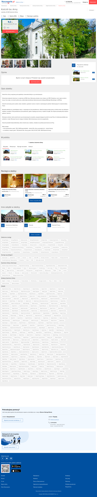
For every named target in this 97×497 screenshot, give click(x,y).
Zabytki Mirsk (32, 325)
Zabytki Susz (63, 349)
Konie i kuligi (50, 268)
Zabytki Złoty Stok (26, 344)
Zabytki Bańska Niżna (51, 376)
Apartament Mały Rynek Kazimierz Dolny (58, 189)
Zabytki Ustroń (32, 296)
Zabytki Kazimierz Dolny (6, 288)
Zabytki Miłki (51, 330)
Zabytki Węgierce (5, 371)
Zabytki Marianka (41, 364)
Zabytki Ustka (44, 291)
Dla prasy (67, 478)
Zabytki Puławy (12, 301)
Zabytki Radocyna (62, 364)
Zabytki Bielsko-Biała (25, 310)
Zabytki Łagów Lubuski (25, 339)
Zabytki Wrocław (33, 305)
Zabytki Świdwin (36, 339)
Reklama (35, 478)
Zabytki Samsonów (54, 342)
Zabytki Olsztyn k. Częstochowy (52, 322)
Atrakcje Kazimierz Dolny (62, 265)
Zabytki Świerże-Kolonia (6, 361)
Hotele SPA (36, 257)
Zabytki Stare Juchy (54, 349)
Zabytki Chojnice (51, 327)
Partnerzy (67, 481)
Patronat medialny (37, 487)
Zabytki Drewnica (33, 354)
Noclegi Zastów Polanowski (47, 242)
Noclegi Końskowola (28, 249)
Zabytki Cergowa (27, 371)
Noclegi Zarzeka (56, 249)
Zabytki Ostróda (30, 335)
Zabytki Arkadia (5, 376)
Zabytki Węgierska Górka (7, 330)
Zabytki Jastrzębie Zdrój (15, 303)
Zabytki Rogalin (57, 368)
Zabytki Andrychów (44, 320)
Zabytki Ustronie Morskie (25, 313)
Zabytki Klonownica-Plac (51, 364)
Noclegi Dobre (60, 244)
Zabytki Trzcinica (14, 356)
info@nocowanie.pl (55, 419)
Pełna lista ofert (34, 273)
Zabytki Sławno (39, 368)
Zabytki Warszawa (17, 288)
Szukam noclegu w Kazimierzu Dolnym (9, 265)
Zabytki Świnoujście (37, 313)
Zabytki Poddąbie (13, 335)
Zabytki (54, 270)
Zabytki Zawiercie (40, 325)
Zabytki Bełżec (63, 344)
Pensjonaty (21, 260)
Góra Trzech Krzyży (37, 150)
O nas (2, 481)
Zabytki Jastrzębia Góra (41, 296)
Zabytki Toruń (14, 296)
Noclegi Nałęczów (54, 252)
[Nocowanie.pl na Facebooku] (2, 458)
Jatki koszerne (14, 150)
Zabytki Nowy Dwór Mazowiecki (58, 347)
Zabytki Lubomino (35, 351)
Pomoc (3, 478)
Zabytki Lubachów (5, 342)
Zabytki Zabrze (41, 322)
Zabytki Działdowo (58, 337)
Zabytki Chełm (44, 288)
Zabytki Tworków (50, 354)
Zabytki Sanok (60, 308)
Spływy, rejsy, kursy (10, 270)
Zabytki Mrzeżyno (48, 315)
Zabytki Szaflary (13, 315)
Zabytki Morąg (55, 335)
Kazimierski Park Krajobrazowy (18, 157)
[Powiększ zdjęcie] (7, 64)
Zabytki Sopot (60, 291)
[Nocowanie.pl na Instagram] (11, 458)
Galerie (9, 268)
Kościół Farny (56, 225)
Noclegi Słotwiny (29, 247)
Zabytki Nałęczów (26, 288)
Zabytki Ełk (13, 318)
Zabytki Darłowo (15, 313)
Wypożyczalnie (48, 270)
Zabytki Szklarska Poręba (53, 305)
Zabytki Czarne (13, 368)
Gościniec (24, 257)
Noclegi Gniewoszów (45, 252)
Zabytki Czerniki (50, 361)
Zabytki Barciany (5, 351)
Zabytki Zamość (15, 308)
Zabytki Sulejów (26, 320)
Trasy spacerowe (29, 270)
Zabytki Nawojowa (35, 347)
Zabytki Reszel (13, 351)
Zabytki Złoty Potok (35, 378)
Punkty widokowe (63, 268)
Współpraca (36, 475)
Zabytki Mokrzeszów (42, 373)
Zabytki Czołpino (5, 364)
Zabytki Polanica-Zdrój (50, 293)
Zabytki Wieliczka (28, 318)
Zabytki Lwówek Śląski (25, 342)
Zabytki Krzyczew (13, 366)
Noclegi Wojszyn (5, 240)
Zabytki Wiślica (14, 364)
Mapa (22, 16)
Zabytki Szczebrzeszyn (6, 347)
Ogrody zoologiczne (33, 268)
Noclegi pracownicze (64, 257)
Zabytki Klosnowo (17, 378)
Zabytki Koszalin (37, 318)
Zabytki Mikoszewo (5, 305)
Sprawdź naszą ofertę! (9, 447)
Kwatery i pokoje (54, 257)
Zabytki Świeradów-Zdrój (7, 344)
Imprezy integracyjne (17, 268)
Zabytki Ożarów (24, 361)
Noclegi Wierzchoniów (59, 242)
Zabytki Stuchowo (14, 376)
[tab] (5, 147)
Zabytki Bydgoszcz (64, 305)
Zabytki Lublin (28, 301)
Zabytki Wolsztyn (45, 342)
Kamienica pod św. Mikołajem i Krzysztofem (65, 150)
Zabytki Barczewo (26, 330)
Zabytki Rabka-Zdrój (45, 347)
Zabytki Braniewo (36, 349)
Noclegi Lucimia (64, 247)
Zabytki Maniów (5, 381)
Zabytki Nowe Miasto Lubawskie (55, 351)
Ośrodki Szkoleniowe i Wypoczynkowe (9, 260)
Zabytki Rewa (21, 335)
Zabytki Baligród (42, 327)
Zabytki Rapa (4, 366)
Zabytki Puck (14, 305)
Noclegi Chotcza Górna (6, 252)
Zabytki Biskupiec (35, 330)
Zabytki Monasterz (21, 368)
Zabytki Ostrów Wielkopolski (15, 327)
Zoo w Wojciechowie (84, 71)
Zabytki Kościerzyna (54, 301)
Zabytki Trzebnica (17, 344)
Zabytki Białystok (15, 310)
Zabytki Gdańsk (52, 291)
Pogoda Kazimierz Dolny (50, 265)
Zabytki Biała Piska (23, 354)
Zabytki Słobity (25, 373)
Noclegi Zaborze (56, 247)
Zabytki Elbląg (55, 313)
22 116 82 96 (69, 1)
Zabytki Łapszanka (31, 359)
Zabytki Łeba (64, 298)
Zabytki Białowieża (5, 310)
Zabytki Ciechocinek (14, 291)
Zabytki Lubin (49, 337)
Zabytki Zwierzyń (49, 359)
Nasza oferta (4, 484)
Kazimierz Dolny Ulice (6, 275)
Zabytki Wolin (14, 332)
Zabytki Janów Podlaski (6, 298)
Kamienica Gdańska (12, 225)
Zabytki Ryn (21, 315)
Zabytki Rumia (20, 318)
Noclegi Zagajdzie (5, 244)
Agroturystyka (4, 257)
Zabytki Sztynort (26, 378)
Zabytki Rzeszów (32, 293)
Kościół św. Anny (9, 9)
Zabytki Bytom (5, 327)
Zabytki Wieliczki (5, 354)
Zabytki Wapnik (35, 371)
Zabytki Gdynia (16, 298)
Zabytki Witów (30, 332)
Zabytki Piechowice (16, 320)
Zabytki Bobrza (31, 368)
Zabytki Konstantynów (6, 373)
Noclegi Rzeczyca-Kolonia (35, 242)
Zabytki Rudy (4, 359)
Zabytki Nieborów (15, 342)
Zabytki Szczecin (25, 298)
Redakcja (67, 475)
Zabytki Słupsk (38, 335)
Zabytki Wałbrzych (42, 305)
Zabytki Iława (44, 330)
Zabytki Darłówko (46, 313)
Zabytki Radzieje (65, 368)
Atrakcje (3, 268)
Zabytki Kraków (61, 288)
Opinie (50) (12, 16)
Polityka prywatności (70, 484)
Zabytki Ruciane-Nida (44, 303)
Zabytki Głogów (5, 318)
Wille (32, 260)
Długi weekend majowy (40, 491)
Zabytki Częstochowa (44, 310)
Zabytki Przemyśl (22, 322)
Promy (56, 268)
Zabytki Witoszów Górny (6, 378)
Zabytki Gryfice (23, 356)
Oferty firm (10, 273)
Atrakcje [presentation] (31, 146)
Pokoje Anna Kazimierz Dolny (9, 189)
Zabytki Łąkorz (30, 376)
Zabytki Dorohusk (54, 344)
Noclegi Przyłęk (47, 249)
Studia (27, 260)
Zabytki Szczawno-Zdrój (62, 376)
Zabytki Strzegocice (26, 349)
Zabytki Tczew (41, 354)
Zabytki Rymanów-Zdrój (22, 293)
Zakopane (59, 491)
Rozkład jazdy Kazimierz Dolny (57, 273)
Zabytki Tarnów (53, 308)
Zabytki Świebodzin (32, 322)
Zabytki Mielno (41, 293)
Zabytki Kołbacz (31, 356)
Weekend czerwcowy (53, 491)
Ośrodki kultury (42, 268)
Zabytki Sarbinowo (47, 332)
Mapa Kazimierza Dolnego (24, 265)
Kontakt (3, 475)
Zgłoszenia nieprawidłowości (40, 484)
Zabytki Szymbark (26, 347)
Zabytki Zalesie (55, 356)
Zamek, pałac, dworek (40, 260)
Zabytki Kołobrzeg (23, 296)
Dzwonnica (56, 157)
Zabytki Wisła (63, 301)
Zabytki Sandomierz (6, 313)
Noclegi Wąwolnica (38, 249)
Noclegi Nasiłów (5, 242)
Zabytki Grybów (16, 325)
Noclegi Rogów (24, 244)
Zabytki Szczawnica (43, 308)
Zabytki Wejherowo (57, 332)
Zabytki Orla (41, 366)
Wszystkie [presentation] (5, 146)
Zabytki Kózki (16, 361)
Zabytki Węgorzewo (60, 330)
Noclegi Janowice (33, 244)
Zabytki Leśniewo (44, 371)
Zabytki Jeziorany (14, 354)
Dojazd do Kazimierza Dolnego (37, 265)
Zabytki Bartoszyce (57, 315)
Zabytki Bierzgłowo (31, 364)
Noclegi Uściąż (44, 240)
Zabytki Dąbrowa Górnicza (61, 354)
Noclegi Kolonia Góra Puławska (18, 247)
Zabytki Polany (5, 349)
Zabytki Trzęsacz (61, 378)
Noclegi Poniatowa (26, 252)
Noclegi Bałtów (35, 252)
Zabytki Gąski (22, 376)
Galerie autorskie (25, 273)
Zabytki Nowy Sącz (24, 308)
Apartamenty (12, 257)
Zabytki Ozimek (54, 320)
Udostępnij (91, 10)
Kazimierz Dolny (14, 12)
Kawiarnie (4, 273)
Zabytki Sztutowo (29, 315)
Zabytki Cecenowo (53, 371)
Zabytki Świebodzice (6, 320)
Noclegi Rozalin (65, 249)
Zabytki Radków (61, 325)
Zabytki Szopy (4, 368)
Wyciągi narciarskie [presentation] (22, 146)
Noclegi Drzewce (17, 252)
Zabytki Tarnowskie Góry (51, 325)
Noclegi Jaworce (42, 244)
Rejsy (3, 270)
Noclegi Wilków (38, 247)
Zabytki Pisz (66, 332)
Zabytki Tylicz (59, 293)
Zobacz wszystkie (35, 234)
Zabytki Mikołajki (26, 303)
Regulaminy (68, 487)
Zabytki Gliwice (53, 310)
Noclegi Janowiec (24, 240)
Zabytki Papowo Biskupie (16, 371)
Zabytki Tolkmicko (46, 335)
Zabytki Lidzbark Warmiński (24, 351)
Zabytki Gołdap (5, 315)
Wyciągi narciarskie (38, 270)
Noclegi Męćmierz (14, 240)
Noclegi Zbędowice (15, 244)
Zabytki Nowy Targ (33, 308)
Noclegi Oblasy (64, 240)
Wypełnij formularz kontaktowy (11, 420)
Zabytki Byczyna (22, 364)
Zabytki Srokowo (17, 337)
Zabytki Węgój (32, 361)
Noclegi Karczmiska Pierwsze (16, 249)
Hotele (30, 257)
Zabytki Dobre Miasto (6, 339)
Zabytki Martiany (16, 373)
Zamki (60, 270)
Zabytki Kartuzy (60, 327)
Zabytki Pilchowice (47, 368)
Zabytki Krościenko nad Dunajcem (30, 327)
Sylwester (47, 491)
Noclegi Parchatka (51, 244)
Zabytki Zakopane (36, 291)
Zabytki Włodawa (35, 288)
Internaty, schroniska (45, 257)
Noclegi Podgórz (24, 242)
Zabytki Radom (12, 293)
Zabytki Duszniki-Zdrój (23, 305)
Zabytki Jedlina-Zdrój (63, 318)
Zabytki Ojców (47, 356)
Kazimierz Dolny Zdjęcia (44, 273)
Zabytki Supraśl (22, 332)
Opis (4, 16)
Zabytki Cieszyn (34, 310)
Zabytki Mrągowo (5, 303)
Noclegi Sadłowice (5, 247)
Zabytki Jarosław (13, 322)
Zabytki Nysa (61, 320)
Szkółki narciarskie (20, 270)
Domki (18, 257)
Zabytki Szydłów (17, 330)
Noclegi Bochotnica (14, 242)
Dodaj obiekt (93, 2)
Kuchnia (65, 270)
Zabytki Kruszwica (36, 344)
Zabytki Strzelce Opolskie (15, 349)
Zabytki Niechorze (38, 315)
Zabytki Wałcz (39, 356)
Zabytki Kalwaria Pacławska (24, 366)
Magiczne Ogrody (84, 77)
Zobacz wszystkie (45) (35, 200)
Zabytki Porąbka (60, 373)
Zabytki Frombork (45, 349)
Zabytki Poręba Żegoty (40, 376)
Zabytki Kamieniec (59, 366)
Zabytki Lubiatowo (54, 339)
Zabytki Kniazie (45, 378)
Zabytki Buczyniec (41, 361)
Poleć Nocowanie (5, 487)
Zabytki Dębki (4, 335)
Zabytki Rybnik (24, 325)
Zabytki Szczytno (44, 298)
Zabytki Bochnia (52, 288)
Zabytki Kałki (62, 371)
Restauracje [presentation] (13, 146)
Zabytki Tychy (45, 318)
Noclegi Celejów (47, 247)
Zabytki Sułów (51, 373)
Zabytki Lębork (63, 339)
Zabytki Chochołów (34, 320)
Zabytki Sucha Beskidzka (55, 298)
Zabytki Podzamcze (50, 366)
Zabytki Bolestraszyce (6, 325)
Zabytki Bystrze (33, 373)
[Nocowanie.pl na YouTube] (6, 458)
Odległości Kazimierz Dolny (18, 275)
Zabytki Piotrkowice (64, 356)
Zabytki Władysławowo (53, 296)
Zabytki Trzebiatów (5, 332)
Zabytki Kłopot (53, 378)
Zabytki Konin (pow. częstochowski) (38, 337)
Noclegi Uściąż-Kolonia (53, 240)
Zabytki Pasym (26, 337)
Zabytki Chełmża (45, 344)
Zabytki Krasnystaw (45, 339)
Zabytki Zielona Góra (35, 298)
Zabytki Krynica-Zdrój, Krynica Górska (41, 301)
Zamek (31, 225)
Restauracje (17, 273)
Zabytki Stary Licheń (59, 359)
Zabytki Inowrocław (5, 308)
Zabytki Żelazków (5, 356)
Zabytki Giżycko (35, 303)
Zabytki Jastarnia (54, 303)
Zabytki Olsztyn (63, 313)
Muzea (25, 268)
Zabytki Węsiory (22, 359)
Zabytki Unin (58, 361)
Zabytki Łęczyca (16, 339)
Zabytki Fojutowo (40, 359)
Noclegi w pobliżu (32, 16)
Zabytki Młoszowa (16, 347)
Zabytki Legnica (5, 291)
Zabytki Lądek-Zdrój (6, 296)
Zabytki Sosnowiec (62, 310)
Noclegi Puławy (5, 249)
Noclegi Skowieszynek (34, 240)
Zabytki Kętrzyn (39, 332)
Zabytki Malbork (63, 303)
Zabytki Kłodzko (54, 318)
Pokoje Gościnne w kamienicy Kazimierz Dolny (35, 190)
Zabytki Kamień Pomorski (7, 337)
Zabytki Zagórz (5, 322)
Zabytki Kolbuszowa (36, 342)
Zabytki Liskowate (13, 359)
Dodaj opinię (11, 31)
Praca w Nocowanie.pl (38, 481)
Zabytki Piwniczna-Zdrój (25, 291)
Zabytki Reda (4, 293)
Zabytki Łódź (4, 301)
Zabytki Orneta (44, 351)
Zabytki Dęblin (20, 301)
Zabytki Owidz (34, 366)
